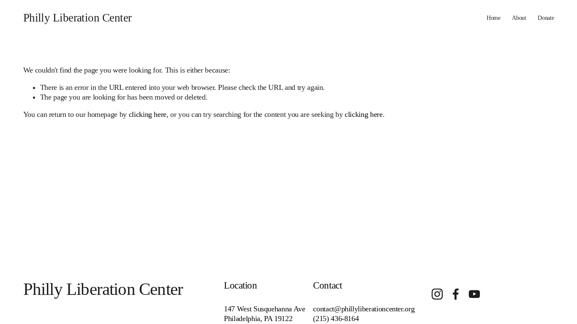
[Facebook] (456, 294)
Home (494, 17)
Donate (546, 17)
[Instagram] (437, 294)
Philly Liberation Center (77, 17)
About (519, 17)
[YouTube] (474, 294)
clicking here (147, 114)
